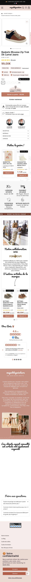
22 (7, 83)
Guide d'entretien (6, 545)
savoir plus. (6, 565)
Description (6, 131)
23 (11, 83)
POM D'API (5, 57)
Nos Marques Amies (7, 548)
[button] (27, 303)
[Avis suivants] (28, 350)
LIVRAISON (5, 138)
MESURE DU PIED (7, 136)
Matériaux (5, 133)
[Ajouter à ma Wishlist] (27, 21)
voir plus (20, 350)
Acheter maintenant (15, 99)
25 (19, 83)
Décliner (15, 573)
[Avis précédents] (3, 350)
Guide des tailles (5, 542)
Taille (15, 79)
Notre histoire (5, 536)
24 (15, 83)
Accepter (15, 569)
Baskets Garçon (8, 13)
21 (3, 83)
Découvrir (7, 173)
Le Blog (3, 539)
